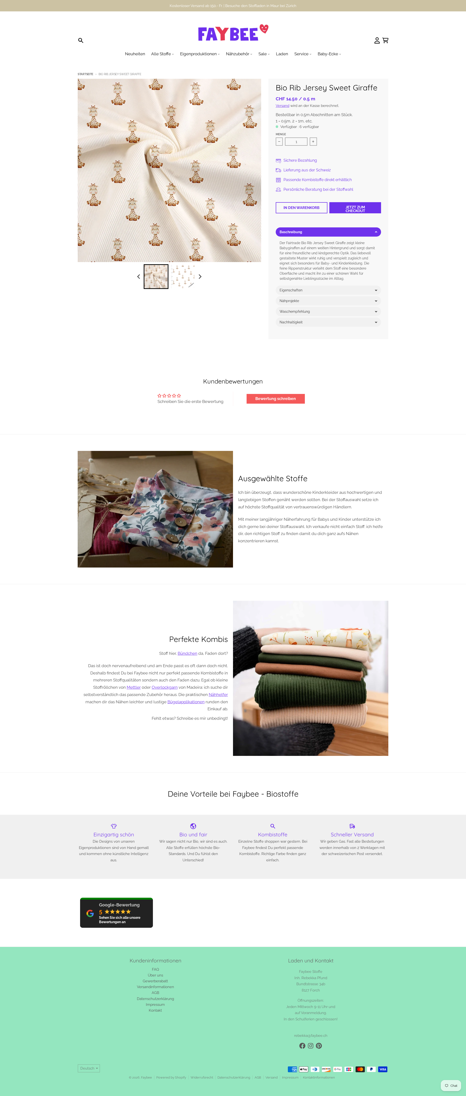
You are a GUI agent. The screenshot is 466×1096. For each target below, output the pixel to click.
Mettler (134, 687)
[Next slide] (200, 276)
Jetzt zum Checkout (355, 209)
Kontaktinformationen (319, 1077)
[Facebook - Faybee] (302, 1046)
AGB (258, 1077)
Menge (281, 134)
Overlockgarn (165, 687)
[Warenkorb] (385, 40)
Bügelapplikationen (186, 701)
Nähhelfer (218, 694)
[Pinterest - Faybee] (319, 1046)
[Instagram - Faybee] (311, 1046)
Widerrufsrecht (202, 1077)
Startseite (85, 74)
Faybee (146, 1077)
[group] (156, 276)
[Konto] (377, 40)
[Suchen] (81, 40)
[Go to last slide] (139, 276)
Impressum (290, 1077)
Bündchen (187, 653)
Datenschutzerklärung (233, 1077)
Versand (282, 106)
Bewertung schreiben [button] (275, 398)
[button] (328, 232)
